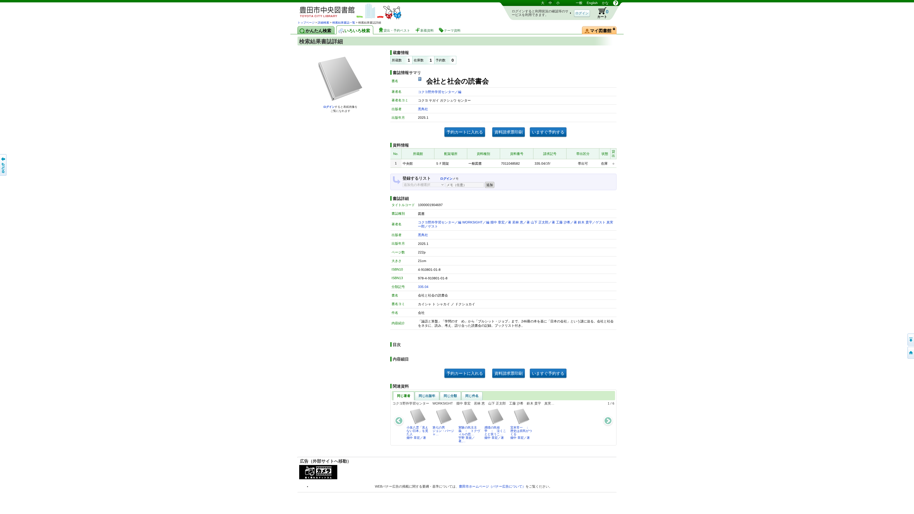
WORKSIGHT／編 (475, 222)
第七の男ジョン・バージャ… (443, 431)
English (592, 3)
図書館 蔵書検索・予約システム (347, 10)
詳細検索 (323, 22)
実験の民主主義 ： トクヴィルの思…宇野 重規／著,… (469, 434)
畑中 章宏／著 (500, 222)
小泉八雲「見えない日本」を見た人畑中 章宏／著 (417, 433)
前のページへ (3, 165)
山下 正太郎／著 (543, 222)
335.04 (423, 287)
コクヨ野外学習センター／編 (439, 92)
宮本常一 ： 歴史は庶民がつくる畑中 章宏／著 (521, 433)
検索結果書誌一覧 (343, 22)
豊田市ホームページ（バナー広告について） (492, 486)
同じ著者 (403, 396)
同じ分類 (450, 396)
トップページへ (910, 353)
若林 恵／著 (521, 222)
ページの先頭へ (910, 340)
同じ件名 (472, 396)
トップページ (306, 22)
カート (603, 14)
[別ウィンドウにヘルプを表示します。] (615, 2)
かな (605, 3)
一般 (579, 3)
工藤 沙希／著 (566, 222)
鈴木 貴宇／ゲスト (592, 222)
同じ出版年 (427, 396)
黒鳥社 (423, 109)
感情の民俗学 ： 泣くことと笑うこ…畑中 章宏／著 (495, 433)
